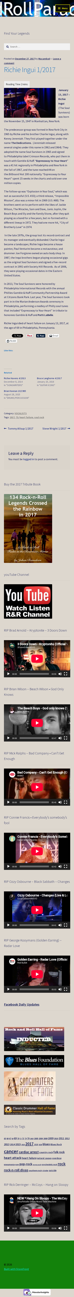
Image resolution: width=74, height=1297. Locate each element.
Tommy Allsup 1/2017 (20, 429)
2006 (41, 1138)
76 (28, 1138)
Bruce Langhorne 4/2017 (49, 378)
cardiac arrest (29, 1152)
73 (17, 417)
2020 (40, 1145)
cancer (11, 1151)
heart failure (26, 417)
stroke (45, 1170)
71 (21, 1138)
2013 (6, 1144)
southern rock (35, 1170)
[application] (37, 658)
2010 (56, 1138)
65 (5, 1138)
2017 (12, 417)
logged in (28, 459)
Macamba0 (44, 58)
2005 (36, 1138)
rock (62, 1163)
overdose (56, 1158)
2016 (23, 1145)
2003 (32, 1138)
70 (18, 1138)
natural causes (44, 1158)
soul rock (39, 417)
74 (26, 1138)
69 (15, 1138)
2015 (18, 1144)
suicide (52, 1170)
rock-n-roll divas (16, 1170)
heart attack (12, 1158)
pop (17, 1164)
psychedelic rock (49, 1164)
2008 (45, 1138)
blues (46, 1144)
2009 (51, 1138)
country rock (46, 1152)
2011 (61, 1138)
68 (12, 1138)
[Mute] (60, 674)
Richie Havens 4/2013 (15, 378)
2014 (12, 1144)
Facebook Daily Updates (21, 1004)
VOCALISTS (21, 413)
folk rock (59, 1152)
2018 (36, 1144)
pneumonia (9, 1164)
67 (10, 1138)
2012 (67, 1138)
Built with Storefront (16, 1269)
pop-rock (25, 1164)
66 (8, 1138)
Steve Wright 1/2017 (54, 429)
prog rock (37, 1164)
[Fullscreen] (65, 674)
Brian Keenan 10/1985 (15, 391)
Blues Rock (56, 1144)
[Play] (8, 674)
